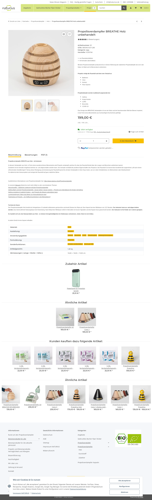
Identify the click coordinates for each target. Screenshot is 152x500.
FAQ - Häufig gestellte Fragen (81, 2)
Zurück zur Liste (15, 21)
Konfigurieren (124, 486)
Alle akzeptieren (124, 481)
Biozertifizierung (14, 455)
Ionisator (70, 231)
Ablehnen (124, 492)
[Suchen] (124, 7)
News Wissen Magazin (58, 2)
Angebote (81, 435)
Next (146, 399)
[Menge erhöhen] (106, 141)
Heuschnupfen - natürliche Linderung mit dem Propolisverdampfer (28, 187)
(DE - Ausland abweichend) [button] (102, 132)
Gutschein (99, 2)
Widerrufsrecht (48, 451)
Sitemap (46, 443)
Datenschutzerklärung (78, 489)
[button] (130, 8)
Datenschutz (36, 493)
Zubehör (82, 458)
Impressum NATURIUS (21, 493)
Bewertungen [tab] (31, 155)
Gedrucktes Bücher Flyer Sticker (89, 439)
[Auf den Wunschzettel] (69, 34)
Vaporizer (71, 240)
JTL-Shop (140, 497)
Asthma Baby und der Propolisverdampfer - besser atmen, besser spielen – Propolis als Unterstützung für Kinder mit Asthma (45, 190)
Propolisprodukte (84, 443)
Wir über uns (13, 463)
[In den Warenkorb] (10, 28)
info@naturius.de (112, 2)
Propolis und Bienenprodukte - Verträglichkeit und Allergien (19, 450)
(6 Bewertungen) (93, 39)
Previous (5, 399)
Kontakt (11, 471)
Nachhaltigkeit (13, 459)
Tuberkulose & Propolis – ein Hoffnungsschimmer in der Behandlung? (29, 197)
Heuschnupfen (92, 235)
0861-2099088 (128, 2)
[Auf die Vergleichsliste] (63, 34)
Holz (87, 50)
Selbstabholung (142, 2)
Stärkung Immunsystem (106, 235)
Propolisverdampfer (85, 447)
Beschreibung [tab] (14, 155)
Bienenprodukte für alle (17, 439)
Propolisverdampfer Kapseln (88, 462)
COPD (84, 235)
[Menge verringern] (80, 141)
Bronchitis (78, 235)
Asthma (70, 235)
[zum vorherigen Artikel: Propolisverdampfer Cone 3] (137, 21)
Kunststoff (82, 454)
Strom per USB (88, 244)
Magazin (18, 185)
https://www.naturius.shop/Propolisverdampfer (58, 181)
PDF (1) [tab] (44, 155)
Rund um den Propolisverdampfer (21, 435)
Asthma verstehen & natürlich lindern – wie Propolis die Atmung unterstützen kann (33, 192)
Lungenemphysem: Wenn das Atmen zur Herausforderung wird (27, 194)
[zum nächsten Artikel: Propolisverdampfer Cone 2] (141, 21)
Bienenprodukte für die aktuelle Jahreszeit (20, 444)
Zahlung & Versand (15, 467)
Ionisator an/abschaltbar (75, 244)
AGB (44, 439)
